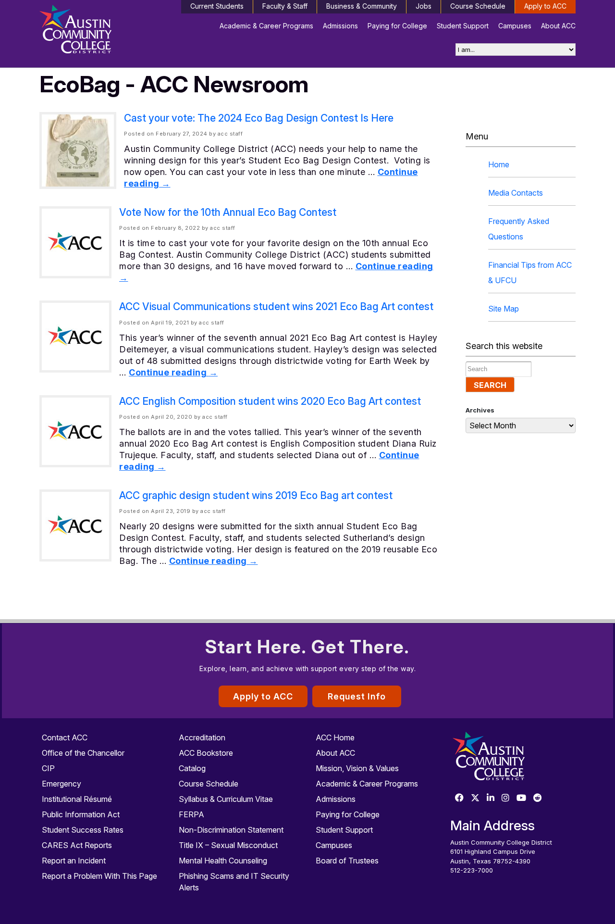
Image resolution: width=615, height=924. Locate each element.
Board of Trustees (347, 860)
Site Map (503, 308)
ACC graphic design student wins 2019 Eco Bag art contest (256, 495)
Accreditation (202, 737)
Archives (480, 410)
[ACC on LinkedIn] (490, 798)
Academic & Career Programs (266, 26)
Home (498, 164)
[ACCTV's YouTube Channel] (521, 798)
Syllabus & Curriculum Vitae (226, 799)
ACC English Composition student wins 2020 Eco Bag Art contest (270, 401)
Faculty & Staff (285, 6)
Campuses (514, 26)
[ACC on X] (475, 798)
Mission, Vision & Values (357, 768)
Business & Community (361, 6)
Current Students (217, 6)
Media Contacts (515, 193)
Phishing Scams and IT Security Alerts (234, 881)
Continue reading (173, 372)
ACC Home (335, 737)
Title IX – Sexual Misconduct (228, 845)
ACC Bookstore (206, 753)
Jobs (423, 6)
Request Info (357, 696)
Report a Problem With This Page (99, 876)
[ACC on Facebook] (459, 798)
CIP (48, 768)
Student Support (463, 26)
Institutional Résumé (77, 799)
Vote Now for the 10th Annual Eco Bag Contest (227, 212)
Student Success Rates (82, 830)
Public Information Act (81, 814)
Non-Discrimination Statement (231, 830)
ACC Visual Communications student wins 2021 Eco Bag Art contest (276, 306)
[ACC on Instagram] (505, 798)
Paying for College (397, 26)
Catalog (192, 768)
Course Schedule (477, 6)
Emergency (61, 783)
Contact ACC (64, 737)
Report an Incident (74, 860)
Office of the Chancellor (83, 753)
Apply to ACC (545, 6)
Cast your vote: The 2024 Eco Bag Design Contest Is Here (259, 118)
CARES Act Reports (77, 845)
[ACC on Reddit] (537, 798)
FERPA (191, 814)
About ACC (558, 26)
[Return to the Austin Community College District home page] (102, 31)
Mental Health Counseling (223, 860)
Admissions (340, 26)
